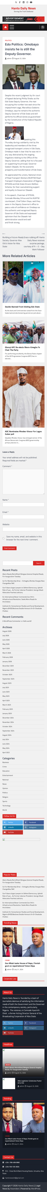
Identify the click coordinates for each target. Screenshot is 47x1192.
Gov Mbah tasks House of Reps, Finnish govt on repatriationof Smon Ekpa (22, 964)
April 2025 (6, 700)
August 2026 (7, 631)
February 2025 (8, 709)
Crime (5, 766)
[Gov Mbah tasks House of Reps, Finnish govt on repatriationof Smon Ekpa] (23, 942)
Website (6, 524)
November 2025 (8, 670)
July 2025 (6, 687)
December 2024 (8, 717)
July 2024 (6, 739)
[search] (43, 27)
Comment (7, 466)
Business (6, 762)
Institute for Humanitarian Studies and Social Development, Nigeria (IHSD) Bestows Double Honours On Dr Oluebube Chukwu (23, 608)
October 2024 (7, 726)
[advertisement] (23, 19)
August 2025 (7, 683)
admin (9, 58)
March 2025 (7, 704)
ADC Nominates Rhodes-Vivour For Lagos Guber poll (23, 432)
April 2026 (6, 648)
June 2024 (6, 744)
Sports (5, 801)
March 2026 (7, 653)
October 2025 (7, 674)
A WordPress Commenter (12, 621)
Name (6, 499)
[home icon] (5, 27)
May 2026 (6, 644)
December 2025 (8, 665)
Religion (5, 797)
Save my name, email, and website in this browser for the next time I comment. (24, 538)
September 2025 (8, 679)
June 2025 (6, 691)
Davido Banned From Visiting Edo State (22, 306)
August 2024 (7, 735)
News (5, 784)
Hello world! (27, 621)
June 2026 (6, 640)
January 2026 (7, 661)
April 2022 (6, 752)
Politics (8, 40)
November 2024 (8, 722)
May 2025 (6, 696)
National (6, 779)
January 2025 (7, 713)
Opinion (5, 788)
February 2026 (8, 657)
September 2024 (8, 730)
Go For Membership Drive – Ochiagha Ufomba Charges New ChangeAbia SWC (23, 582)
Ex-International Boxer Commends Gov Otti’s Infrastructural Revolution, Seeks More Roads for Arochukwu (20, 599)
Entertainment (8, 775)
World (5, 810)
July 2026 (6, 635)
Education (6, 771)
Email (6, 512)
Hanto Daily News (23, 8)
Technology (6, 805)
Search (38, 563)
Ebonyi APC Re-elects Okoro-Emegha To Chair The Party (22, 348)
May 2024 (6, 748)
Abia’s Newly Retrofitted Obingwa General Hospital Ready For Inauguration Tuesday (23, 575)
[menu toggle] (12, 27)
